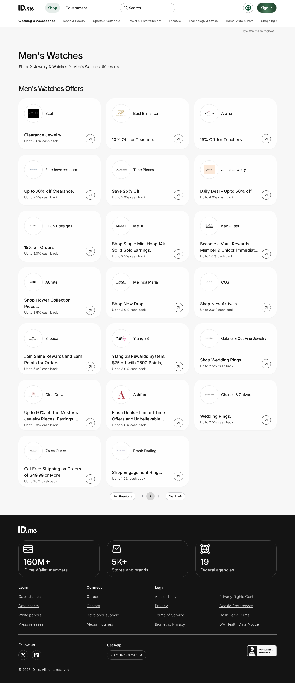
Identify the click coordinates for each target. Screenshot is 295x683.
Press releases (30, 624)
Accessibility (166, 596)
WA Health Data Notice (239, 624)
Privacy (161, 605)
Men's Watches (86, 66)
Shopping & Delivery (276, 21)
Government (76, 8)
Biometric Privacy (170, 624)
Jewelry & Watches (50, 66)
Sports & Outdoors (106, 21)
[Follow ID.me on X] (23, 655)
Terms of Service (169, 615)
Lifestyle (175, 21)
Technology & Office (203, 21)
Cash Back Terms (234, 615)
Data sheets (28, 605)
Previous (125, 496)
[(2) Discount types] (248, 8)
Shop (52, 8)
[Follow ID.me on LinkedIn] (36, 655)
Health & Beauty (73, 21)
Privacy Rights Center (238, 596)
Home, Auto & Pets (239, 21)
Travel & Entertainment (144, 21)
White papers (29, 615)
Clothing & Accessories (36, 21)
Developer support (103, 615)
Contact (93, 605)
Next (172, 496)
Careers (93, 596)
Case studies (29, 596)
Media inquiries (100, 624)
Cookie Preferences (236, 605)
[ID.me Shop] (29, 8)
